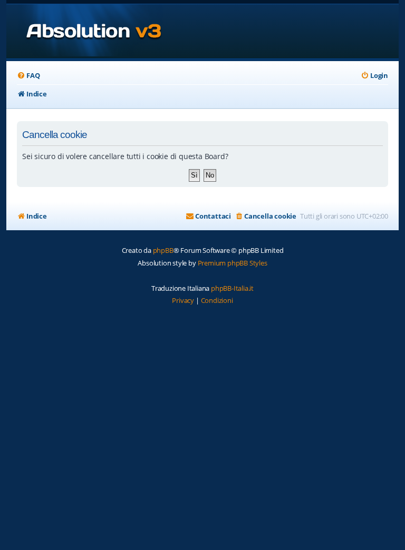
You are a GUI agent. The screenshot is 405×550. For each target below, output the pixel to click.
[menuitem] (28, 75)
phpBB (163, 250)
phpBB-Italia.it (232, 288)
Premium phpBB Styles (232, 263)
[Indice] (84, 31)
